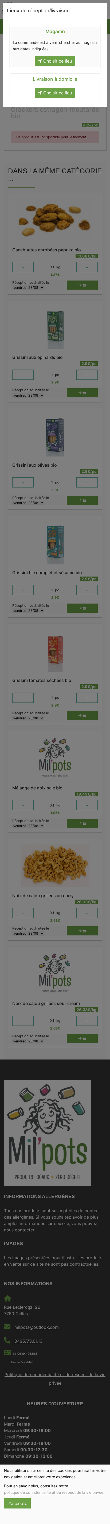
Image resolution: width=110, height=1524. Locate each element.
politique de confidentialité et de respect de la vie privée (53, 1492)
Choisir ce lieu (57, 61)
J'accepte (17, 1503)
